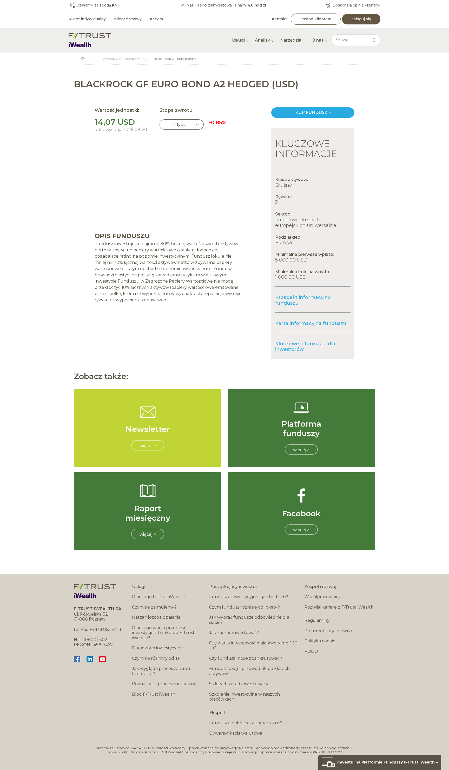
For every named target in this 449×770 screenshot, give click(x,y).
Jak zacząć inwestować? (234, 632)
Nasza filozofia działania (156, 617)
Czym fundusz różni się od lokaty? (244, 607)
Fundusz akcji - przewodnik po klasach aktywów (249, 671)
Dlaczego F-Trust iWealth (158, 596)
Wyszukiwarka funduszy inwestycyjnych (133, 59)
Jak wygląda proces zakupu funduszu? (161, 671)
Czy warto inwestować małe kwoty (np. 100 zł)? (253, 646)
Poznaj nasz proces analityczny (164, 683)
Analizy (262, 40)
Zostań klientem (315, 19)
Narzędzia (290, 40)
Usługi (238, 40)
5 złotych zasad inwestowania (239, 683)
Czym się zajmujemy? (154, 607)
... (94, 59)
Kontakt (279, 19)
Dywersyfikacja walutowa (235, 733)
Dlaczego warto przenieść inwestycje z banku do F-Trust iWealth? (163, 632)
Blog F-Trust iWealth (153, 694)
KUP (312, 112)
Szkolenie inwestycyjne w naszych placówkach (244, 697)
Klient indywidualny (87, 19)
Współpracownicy (322, 596)
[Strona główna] (90, 40)
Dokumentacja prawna (328, 630)
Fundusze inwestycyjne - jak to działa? (248, 596)
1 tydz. (180, 124)
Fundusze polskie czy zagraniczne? (245, 722)
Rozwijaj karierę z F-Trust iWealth (339, 607)
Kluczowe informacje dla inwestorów (305, 346)
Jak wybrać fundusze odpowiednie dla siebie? (249, 620)
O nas (318, 40)
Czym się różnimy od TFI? (158, 658)
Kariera (156, 19)
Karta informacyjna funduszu (310, 323)
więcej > (148, 445)
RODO (311, 651)
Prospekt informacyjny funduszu (303, 300)
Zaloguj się (361, 19)
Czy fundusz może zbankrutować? (245, 658)
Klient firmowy (128, 19)
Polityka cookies (320, 640)
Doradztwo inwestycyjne (157, 647)
